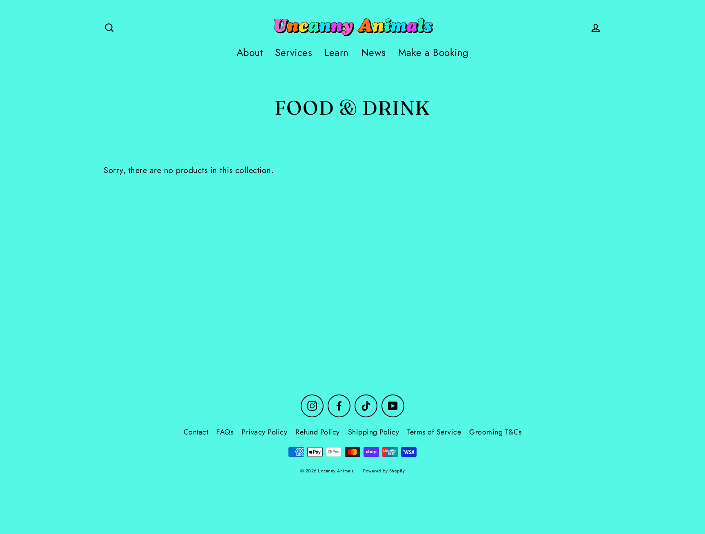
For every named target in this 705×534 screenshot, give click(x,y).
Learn (336, 52)
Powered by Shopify (384, 471)
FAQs (224, 432)
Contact (196, 432)
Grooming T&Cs (495, 432)
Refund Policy (317, 432)
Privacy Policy (264, 432)
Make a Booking (433, 52)
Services (293, 52)
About (250, 52)
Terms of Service (434, 432)
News (373, 52)
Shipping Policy (373, 432)
